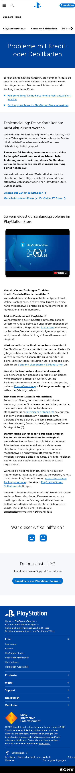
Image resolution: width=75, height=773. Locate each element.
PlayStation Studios (14, 653)
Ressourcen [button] (12, 697)
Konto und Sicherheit (44, 28)
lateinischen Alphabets (40, 412)
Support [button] (10, 690)
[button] (37, 253)
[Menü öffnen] (4, 5)
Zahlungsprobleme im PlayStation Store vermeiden (38, 105)
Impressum (10, 643)
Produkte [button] (11, 675)
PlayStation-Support (25, 621)
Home (8, 621)
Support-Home (12, 16)
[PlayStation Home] (37, 5)
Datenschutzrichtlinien (29, 757)
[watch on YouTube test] (60, 272)
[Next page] (71, 28)
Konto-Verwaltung (25, 386)
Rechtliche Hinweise (10, 758)
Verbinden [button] (11, 705)
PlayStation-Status (14, 28)
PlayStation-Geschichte (17, 666)
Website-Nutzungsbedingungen (54, 758)
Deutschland (17, 753)
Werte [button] (9, 682)
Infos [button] (8, 639)
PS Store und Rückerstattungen (20, 624)
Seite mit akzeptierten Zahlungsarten (40, 364)
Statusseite (47, 327)
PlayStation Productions (17, 657)
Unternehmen (12, 662)
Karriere (9, 648)
